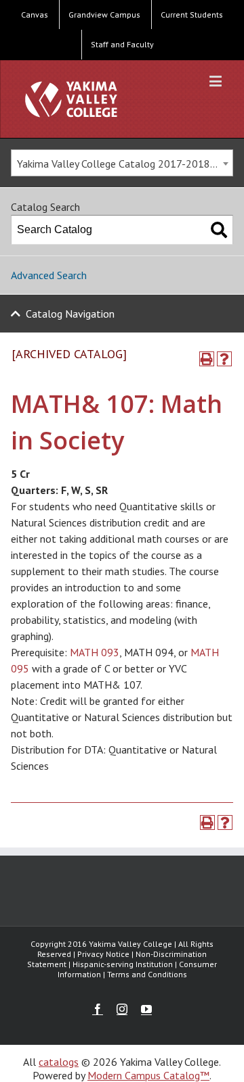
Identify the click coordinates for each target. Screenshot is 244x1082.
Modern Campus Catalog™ (148, 1075)
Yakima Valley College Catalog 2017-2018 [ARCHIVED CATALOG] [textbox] (124, 163)
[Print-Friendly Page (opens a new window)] (206, 358)
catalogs (59, 1061)
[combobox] (122, 162)
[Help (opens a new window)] (224, 358)
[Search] (219, 230)
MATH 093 (94, 652)
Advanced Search (49, 275)
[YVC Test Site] (71, 99)
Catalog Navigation (70, 313)
